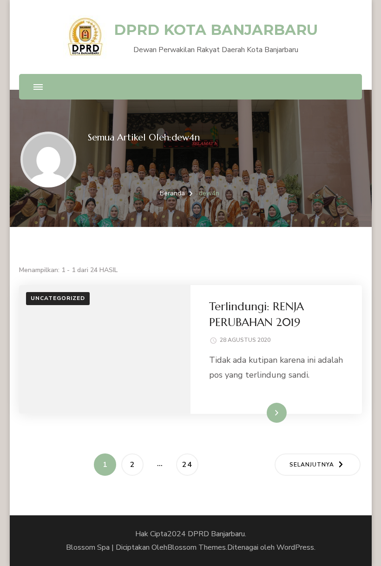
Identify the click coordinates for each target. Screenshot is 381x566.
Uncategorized (58, 298)
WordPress (295, 547)
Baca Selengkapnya (254, 412)
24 (190, 464)
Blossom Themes (196, 547)
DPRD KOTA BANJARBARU (216, 30)
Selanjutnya (311, 464)
